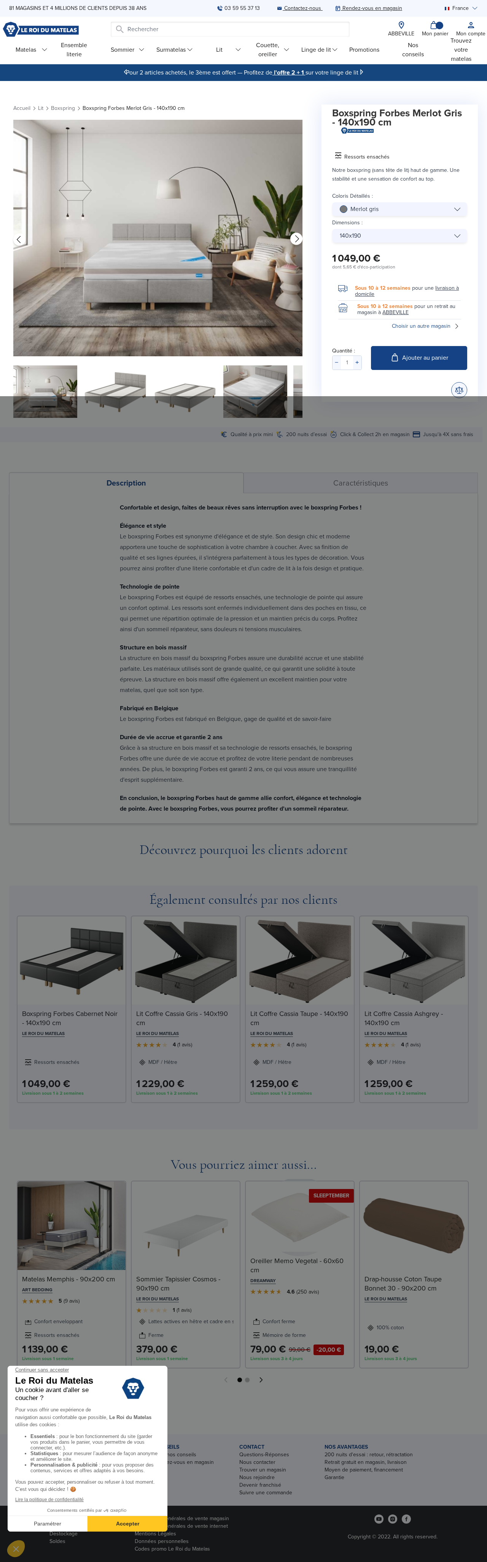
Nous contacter (257, 1462)
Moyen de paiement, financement (364, 1470)
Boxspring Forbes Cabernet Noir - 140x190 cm (70, 1018)
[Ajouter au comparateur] (459, 390)
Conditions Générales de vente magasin (182, 1518)
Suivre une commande (265, 1493)
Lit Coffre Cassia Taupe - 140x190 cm (299, 1018)
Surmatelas (171, 49)
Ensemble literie (74, 49)
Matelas (26, 49)
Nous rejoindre (257, 1477)
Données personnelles (162, 1541)
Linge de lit (316, 49)
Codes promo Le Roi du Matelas (172, 1549)
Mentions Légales (155, 1534)
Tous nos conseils (175, 1455)
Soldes (57, 1541)
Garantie (334, 1477)
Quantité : (343, 351)
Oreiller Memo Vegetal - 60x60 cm (297, 1265)
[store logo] (41, 29)
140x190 (350, 235)
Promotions (364, 49)
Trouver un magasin (262, 1470)
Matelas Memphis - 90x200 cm (68, 1279)
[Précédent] (125, 72)
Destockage (63, 1534)
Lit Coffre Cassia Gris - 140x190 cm (182, 1018)
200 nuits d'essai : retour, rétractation (369, 1455)
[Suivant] (361, 72)
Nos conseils (413, 49)
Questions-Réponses (264, 1455)
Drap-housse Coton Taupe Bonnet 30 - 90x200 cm (403, 1283)
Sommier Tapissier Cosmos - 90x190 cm (178, 1283)
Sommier (122, 49)
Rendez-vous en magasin (184, 1462)
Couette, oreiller (267, 49)
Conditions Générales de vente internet (181, 1526)
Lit (219, 49)
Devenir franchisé (260, 1485)
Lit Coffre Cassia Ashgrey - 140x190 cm (403, 1018)
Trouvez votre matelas (461, 49)
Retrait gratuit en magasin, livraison (366, 1462)
